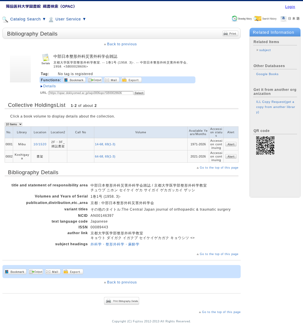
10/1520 (40, 144)
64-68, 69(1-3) (105, 156)
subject (265, 50)
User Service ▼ (70, 19)
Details (49, 86)
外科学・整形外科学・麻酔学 (115, 244)
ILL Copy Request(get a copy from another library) (275, 107)
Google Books (267, 74)
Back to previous (122, 44)
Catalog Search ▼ (27, 19)
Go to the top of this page (219, 167)
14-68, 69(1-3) (105, 144)
